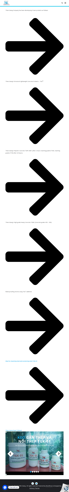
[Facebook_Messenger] (4, 487)
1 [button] (30, 472)
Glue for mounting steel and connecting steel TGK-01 (21, 361)
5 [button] (38, 472)
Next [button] (58, 454)
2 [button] (32, 472)
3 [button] (34, 472)
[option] (39, 453)
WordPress (49, 486)
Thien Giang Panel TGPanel (13, 430)
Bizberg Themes (35, 488)
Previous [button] (10, 454)
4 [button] (36, 472)
